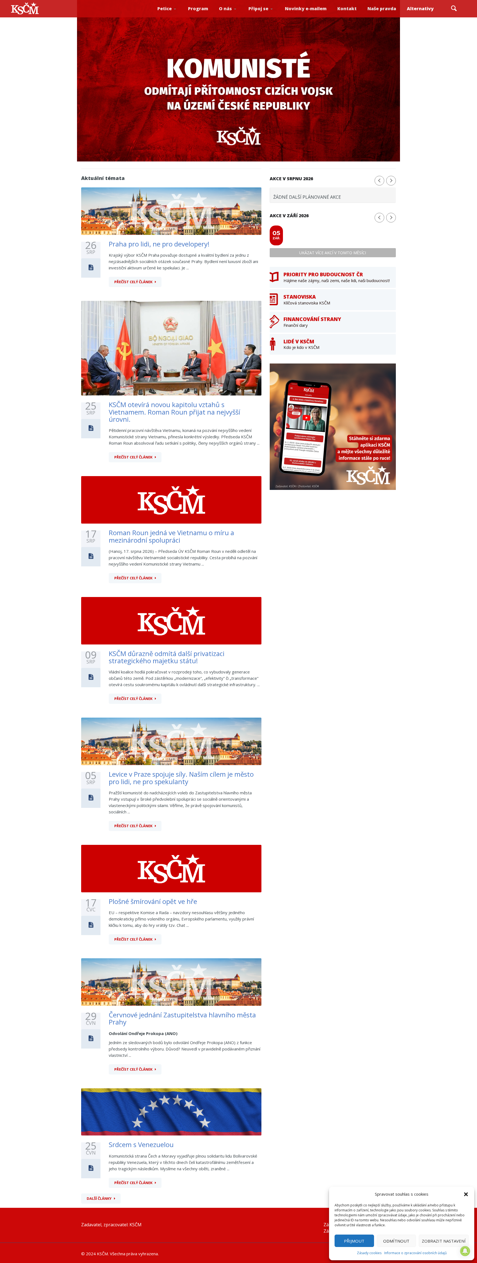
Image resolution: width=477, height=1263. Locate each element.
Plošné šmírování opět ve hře (153, 901)
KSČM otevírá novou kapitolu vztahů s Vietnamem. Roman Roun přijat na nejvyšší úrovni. (174, 412)
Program (198, 9)
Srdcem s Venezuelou (141, 1144)
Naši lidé (235, 16)
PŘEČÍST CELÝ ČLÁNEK (133, 281)
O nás (225, 9)
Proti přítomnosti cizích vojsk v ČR (172, 14)
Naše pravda (381, 9)
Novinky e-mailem (306, 9)
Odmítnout (396, 1241)
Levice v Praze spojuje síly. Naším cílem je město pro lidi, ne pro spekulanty (181, 778)
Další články (99, 1198)
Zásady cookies (369, 1253)
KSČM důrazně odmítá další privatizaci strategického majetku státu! (166, 657)
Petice (164, 9)
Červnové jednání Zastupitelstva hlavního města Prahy (182, 1018)
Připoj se (258, 9)
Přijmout (354, 1241)
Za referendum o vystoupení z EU (172, 15)
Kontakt (347, 9)
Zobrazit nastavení (444, 1241)
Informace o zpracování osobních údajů (415, 1253)
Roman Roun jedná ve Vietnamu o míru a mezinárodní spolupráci (171, 536)
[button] (466, 1194)
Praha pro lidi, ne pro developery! (159, 243)
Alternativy (420, 9)
